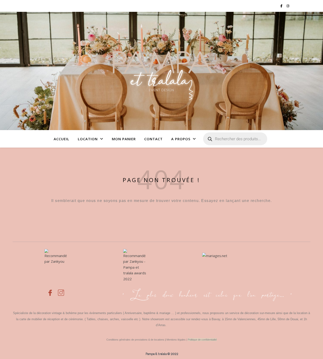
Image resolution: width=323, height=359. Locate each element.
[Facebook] (50, 290)
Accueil (61, 138)
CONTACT (153, 138)
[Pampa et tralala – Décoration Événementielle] (161, 70)
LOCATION (88, 138)
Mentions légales (176, 339)
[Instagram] (61, 290)
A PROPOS (180, 138)
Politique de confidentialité (202, 339)
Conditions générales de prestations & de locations (135, 339)
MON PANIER (124, 138)
